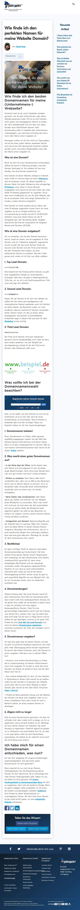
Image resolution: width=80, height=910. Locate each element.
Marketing (9, 321)
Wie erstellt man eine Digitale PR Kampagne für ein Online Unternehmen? (64, 83)
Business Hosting (48, 880)
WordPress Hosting (48, 877)
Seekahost (42, 791)
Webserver (43, 179)
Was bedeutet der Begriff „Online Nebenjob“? (64, 49)
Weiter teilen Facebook (27, 824)
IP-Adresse (9, 187)
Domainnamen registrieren (30, 625)
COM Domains (46, 874)
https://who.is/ (11, 690)
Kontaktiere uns (9, 874)
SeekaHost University (11, 871)
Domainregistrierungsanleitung (33, 871)
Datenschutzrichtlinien (13, 905)
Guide (13, 450)
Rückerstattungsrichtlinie (37, 905)
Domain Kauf (46, 868)
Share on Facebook (7, 808)
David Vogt (20, 47)
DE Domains (46, 871)
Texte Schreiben (10, 885)
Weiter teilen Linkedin (38, 829)
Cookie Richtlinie (24, 905)
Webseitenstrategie (30, 874)
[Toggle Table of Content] (19, 56)
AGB (5, 905)
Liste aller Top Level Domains (30, 622)
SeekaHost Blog (10, 868)
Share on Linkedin (17, 808)
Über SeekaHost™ (10, 865)
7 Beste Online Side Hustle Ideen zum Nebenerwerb (64, 38)
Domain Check (47, 865)
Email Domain (27, 882)
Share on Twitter (12, 808)
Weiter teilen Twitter (16, 829)
